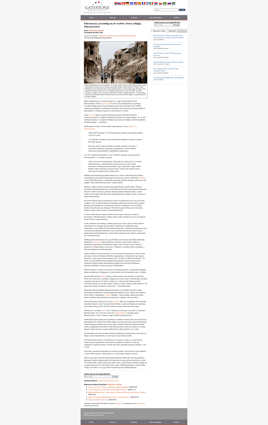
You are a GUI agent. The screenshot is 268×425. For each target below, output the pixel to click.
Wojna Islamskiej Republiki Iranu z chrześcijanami (168, 78)
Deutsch (127, 5)
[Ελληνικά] (131, 4)
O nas (91, 17)
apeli (96, 157)
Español (139, 5)
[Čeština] (119, 4)
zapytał (115, 301)
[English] (135, 4)
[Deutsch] (127, 4)
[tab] (159, 31)
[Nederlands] (156, 4)
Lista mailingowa (155, 17)
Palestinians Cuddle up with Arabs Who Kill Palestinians (117, 35)
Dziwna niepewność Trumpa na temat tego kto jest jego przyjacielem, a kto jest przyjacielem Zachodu (168, 36)
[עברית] (147, 4)
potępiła (103, 276)
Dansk (123, 5)
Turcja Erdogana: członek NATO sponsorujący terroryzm (107, 389)
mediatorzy (97, 242)
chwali (104, 310)
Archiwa (134, 17)
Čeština (119, 5)
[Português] (164, 4)
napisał (108, 295)
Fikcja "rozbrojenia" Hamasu (98, 400)
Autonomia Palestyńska (106, 380)
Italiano (151, 5)
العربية (116, 5)
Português (165, 5)
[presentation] (159, 31)
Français (144, 5)
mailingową (140, 403)
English (135, 5)
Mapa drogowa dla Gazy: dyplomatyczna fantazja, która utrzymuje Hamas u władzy (117, 392)
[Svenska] (173, 4)
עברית (147, 5)
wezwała (92, 115)
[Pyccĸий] (169, 4)
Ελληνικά (132, 5)
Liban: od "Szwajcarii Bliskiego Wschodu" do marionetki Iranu (109, 397)
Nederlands (155, 5)
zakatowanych (105, 103)
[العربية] (116, 4)
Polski (160, 5)
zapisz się (119, 403)
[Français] (143, 4)
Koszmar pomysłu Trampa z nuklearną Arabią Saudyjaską (108, 387)
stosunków (142, 178)
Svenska (173, 5)
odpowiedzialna (120, 313)
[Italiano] (151, 4)
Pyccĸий (169, 5)
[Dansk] (123, 4)
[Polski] (160, 4)
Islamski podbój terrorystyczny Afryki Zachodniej (168, 62)
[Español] (139, 4)
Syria (117, 380)
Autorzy (113, 17)
